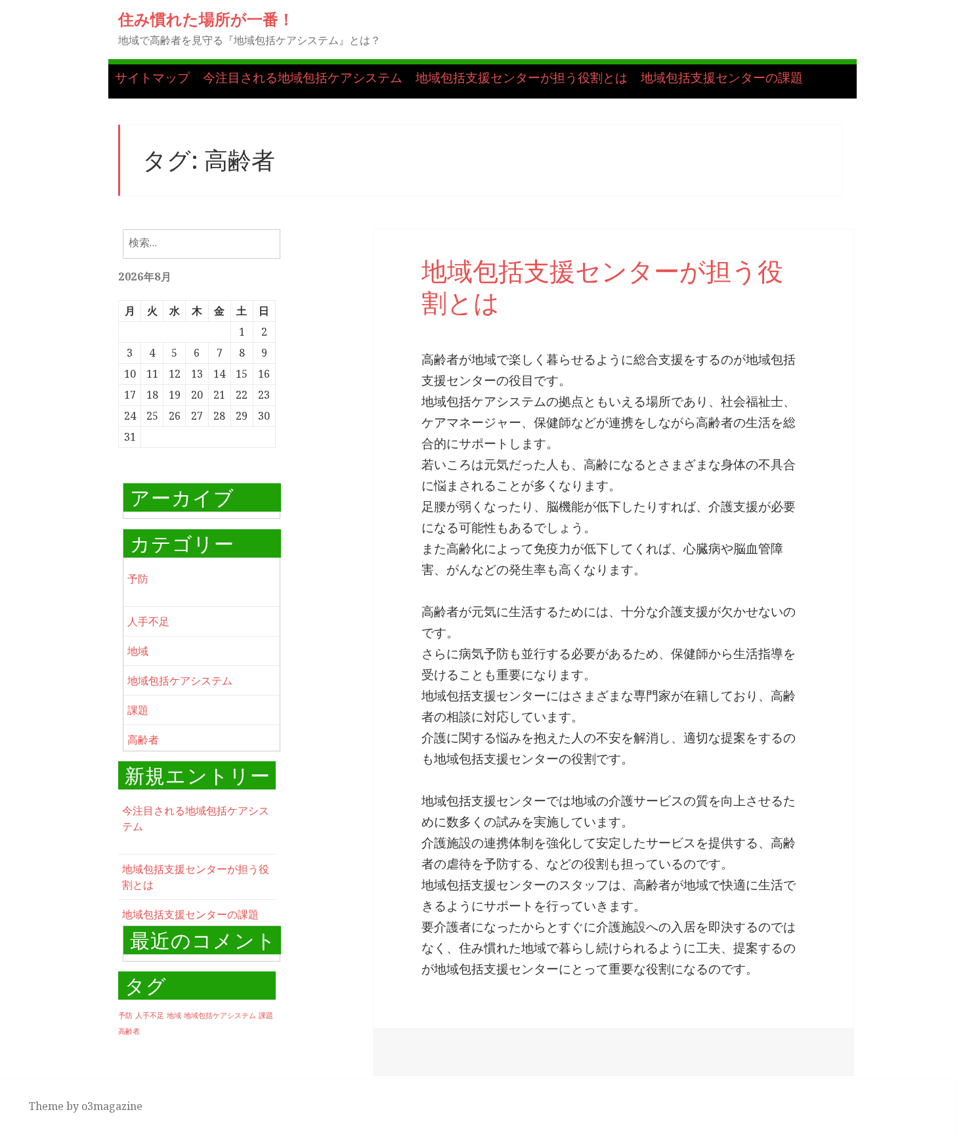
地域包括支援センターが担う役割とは (522, 77)
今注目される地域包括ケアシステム (302, 77)
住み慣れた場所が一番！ (206, 19)
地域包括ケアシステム (179, 680)
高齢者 (143, 739)
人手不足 (148, 621)
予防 (137, 578)
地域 (137, 651)
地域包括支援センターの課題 (722, 77)
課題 (137, 710)
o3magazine (111, 1106)
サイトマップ (152, 77)
